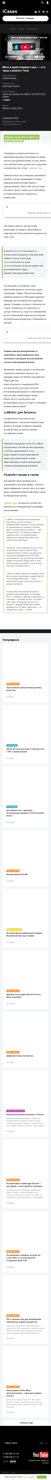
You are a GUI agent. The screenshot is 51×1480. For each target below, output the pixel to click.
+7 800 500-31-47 (10, 1457)
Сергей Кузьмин (9, 78)
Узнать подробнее (29, 1477)
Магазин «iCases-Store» (12, 108)
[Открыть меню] (3, 3)
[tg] (46, 1443)
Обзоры (21, 29)
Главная (12, 29)
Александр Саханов (10, 86)
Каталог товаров (25, 18)
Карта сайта (11, 1443)
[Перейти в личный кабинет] (48, 3)
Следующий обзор (10, 118)
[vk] (41, 1443)
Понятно (42, 1477)
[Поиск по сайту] (42, 3)
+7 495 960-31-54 (10, 1454)
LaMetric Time (35, 168)
